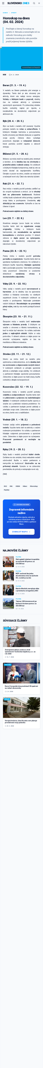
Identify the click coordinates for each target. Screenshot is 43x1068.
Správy (14, 12)
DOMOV (5, 12)
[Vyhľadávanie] (34, 3)
